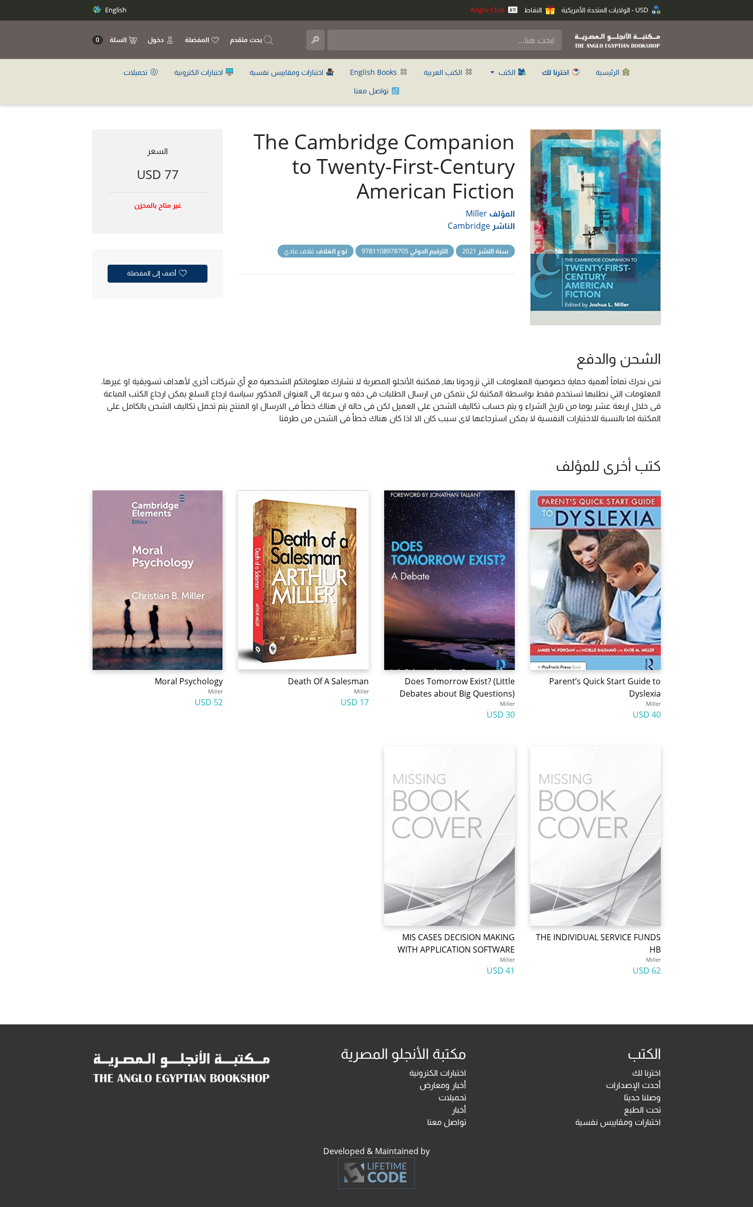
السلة (112, 40)
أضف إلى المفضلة (152, 273)
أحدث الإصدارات (633, 1085)
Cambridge (469, 225)
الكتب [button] (506, 72)
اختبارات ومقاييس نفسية (287, 72)
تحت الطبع (642, 1109)
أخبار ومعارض (443, 1085)
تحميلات (136, 72)
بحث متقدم (247, 39)
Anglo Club (488, 9)
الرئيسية (608, 72)
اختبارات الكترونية (199, 72)
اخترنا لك (646, 1072)
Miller (476, 213)
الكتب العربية (444, 72)
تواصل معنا (372, 90)
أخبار (459, 1109)
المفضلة (198, 39)
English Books (374, 72)
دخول (156, 39)
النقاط (533, 9)
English (115, 9)
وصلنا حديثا (642, 1097)
